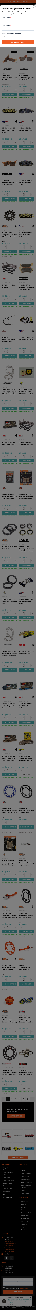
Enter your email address (11, 33)
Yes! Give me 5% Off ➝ (18, 42)
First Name (6, 18)
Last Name (6, 25)
